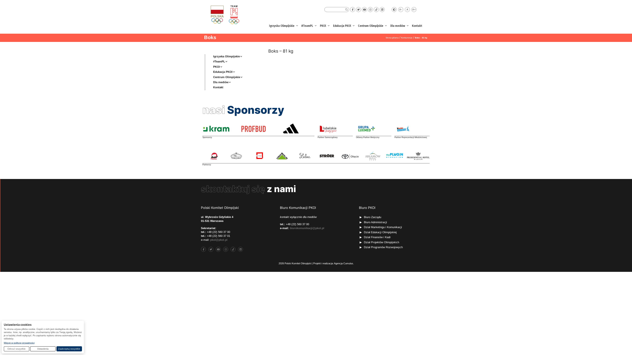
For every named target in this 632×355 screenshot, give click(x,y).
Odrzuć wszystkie (16, 348)
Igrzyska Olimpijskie (281, 26)
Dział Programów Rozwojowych (383, 247)
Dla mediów (397, 26)
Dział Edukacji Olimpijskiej (380, 232)
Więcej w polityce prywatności (19, 342)
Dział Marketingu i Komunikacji (383, 227)
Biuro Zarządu (372, 217)
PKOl (323, 26)
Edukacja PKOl (342, 26)
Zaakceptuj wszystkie (69, 348)
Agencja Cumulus (343, 263)
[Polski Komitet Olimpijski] (224, 14)
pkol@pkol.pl (218, 239)
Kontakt (417, 26)
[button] (296, 25)
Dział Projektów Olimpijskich (381, 242)
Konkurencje (406, 38)
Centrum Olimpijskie (370, 26)
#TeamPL (307, 26)
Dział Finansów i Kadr (378, 237)
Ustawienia (43, 348)
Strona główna (392, 38)
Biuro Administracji (375, 222)
